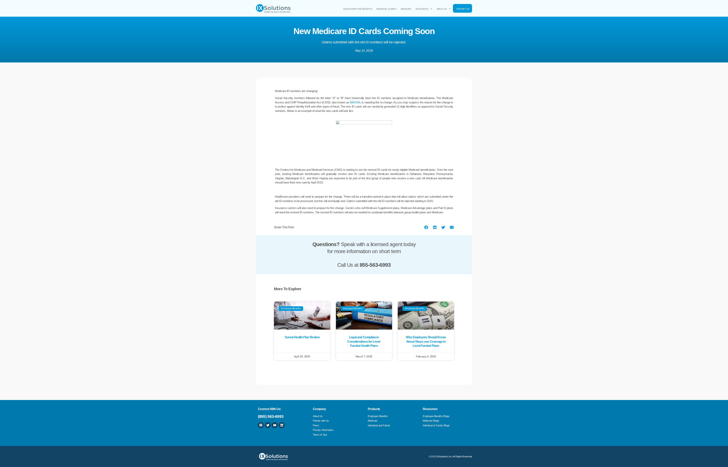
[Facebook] (261, 425)
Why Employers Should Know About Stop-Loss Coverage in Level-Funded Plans (426, 341)
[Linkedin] (282, 425)
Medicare (406, 9)
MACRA (355, 102)
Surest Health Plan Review (302, 337)
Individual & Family (387, 9)
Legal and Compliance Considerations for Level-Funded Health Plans (363, 341)
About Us (442, 9)
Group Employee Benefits (357, 9)
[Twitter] (268, 425)
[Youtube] (275, 425)
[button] (426, 227)
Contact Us (462, 9)
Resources (422, 9)
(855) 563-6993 (270, 416)
